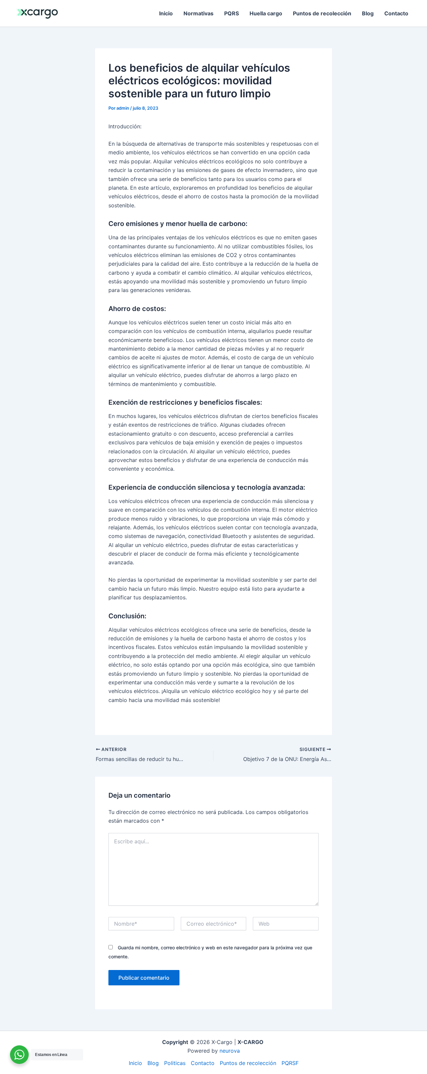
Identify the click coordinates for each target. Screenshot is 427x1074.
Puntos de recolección (322, 13)
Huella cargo (266, 13)
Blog (368, 13)
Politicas (174, 1063)
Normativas (198, 13)
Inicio (166, 13)
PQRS (231, 13)
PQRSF (290, 1063)
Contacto (396, 13)
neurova (230, 1050)
